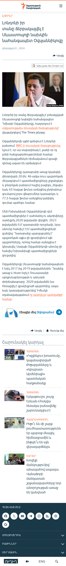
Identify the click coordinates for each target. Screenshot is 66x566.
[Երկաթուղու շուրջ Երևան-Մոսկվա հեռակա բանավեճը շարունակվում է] (14, 395)
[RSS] (47, 516)
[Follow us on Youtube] (22, 516)
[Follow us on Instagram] (39, 516)
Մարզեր (31, 455)
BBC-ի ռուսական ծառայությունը (38, 145)
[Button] (58, 55)
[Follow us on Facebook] (5, 516)
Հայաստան (32, 351)
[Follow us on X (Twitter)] (13, 516)
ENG (42, 561)
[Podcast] (55, 516)
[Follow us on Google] (5, 524)
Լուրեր (7, 16)
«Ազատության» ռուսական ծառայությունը (30, 128)
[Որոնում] (56, 561)
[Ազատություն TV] (27, 561)
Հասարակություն (37, 419)
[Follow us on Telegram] (30, 516)
